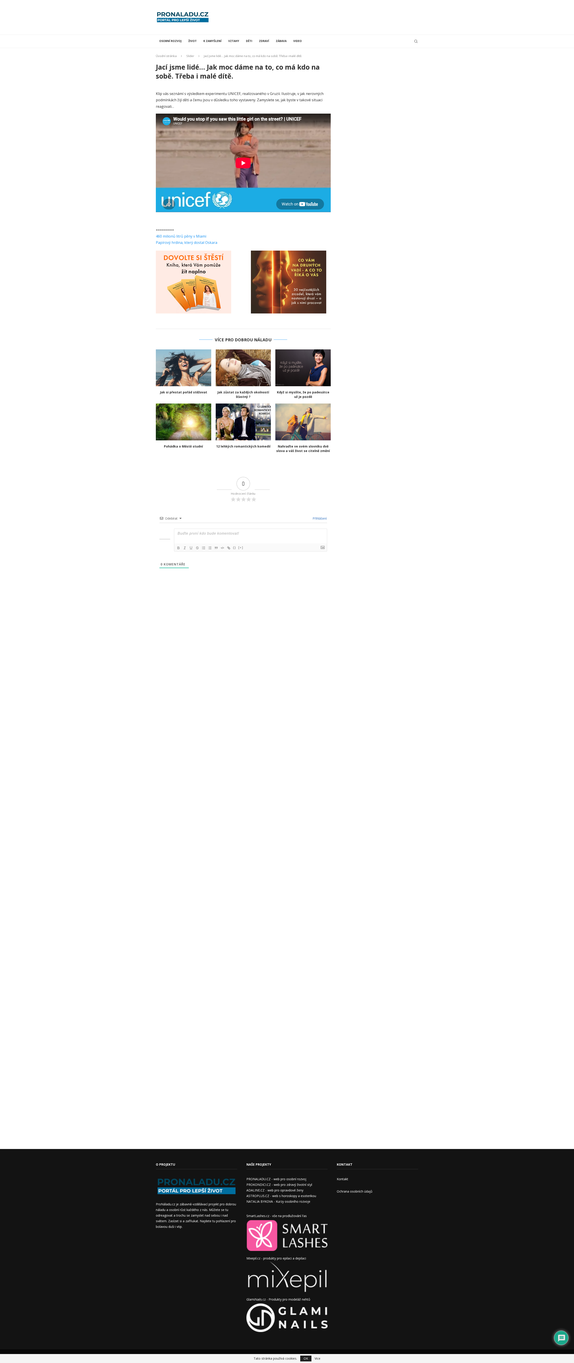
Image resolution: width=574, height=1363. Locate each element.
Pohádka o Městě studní (183, 446)
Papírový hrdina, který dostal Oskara (186, 242)
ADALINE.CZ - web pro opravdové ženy (274, 1190)
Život (192, 41)
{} (234, 547)
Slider (190, 56)
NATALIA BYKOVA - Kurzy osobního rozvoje (278, 1201)
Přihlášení (319, 518)
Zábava (281, 41)
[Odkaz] (229, 548)
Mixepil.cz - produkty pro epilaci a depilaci (276, 1258)
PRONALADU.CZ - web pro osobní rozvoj (276, 1179)
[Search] (416, 41)
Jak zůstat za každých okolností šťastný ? (243, 394)
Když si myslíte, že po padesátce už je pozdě (303, 394)
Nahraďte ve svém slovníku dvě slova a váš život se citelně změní (303, 448)
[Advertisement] (336, 17)
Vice (317, 1358)
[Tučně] (178, 548)
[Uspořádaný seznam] (203, 548)
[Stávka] (197, 548)
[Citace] (216, 548)
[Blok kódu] (222, 548)
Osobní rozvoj (170, 41)
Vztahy (233, 41)
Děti (249, 41)
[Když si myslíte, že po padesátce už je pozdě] (303, 367)
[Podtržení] (191, 548)
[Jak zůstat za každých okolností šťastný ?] (243, 367)
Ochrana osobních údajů (354, 1191)
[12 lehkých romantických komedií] (243, 422)
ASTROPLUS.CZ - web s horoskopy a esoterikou (281, 1196)
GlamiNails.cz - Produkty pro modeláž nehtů (278, 1299)
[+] (240, 547)
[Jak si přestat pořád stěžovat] (183, 367)
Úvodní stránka (166, 56)
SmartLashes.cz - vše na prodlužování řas (276, 1216)
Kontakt (342, 1179)
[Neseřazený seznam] (210, 548)
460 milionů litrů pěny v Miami (181, 236)
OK (306, 1358)
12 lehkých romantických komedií (243, 446)
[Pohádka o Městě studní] (183, 422)
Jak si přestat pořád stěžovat (183, 392)
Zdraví (264, 41)
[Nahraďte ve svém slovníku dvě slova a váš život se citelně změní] (303, 422)
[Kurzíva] (185, 548)
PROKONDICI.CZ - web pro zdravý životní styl (279, 1184)
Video (297, 41)
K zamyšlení (212, 41)
